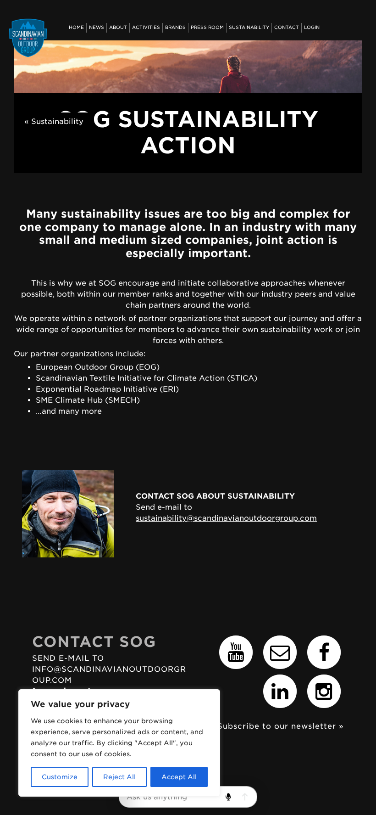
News (96, 27)
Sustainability (249, 27)
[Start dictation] (228, 797)
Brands (175, 27)
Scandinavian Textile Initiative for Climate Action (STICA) (146, 378)
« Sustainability (53, 121)
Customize (59, 777)
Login (312, 27)
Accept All (179, 777)
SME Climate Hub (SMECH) (88, 400)
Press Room (207, 27)
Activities (146, 27)
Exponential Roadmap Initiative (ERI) (107, 389)
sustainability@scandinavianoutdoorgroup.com (226, 518)
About (118, 27)
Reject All (119, 777)
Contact (286, 27)
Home (76, 27)
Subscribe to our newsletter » (280, 726)
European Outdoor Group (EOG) (98, 367)
